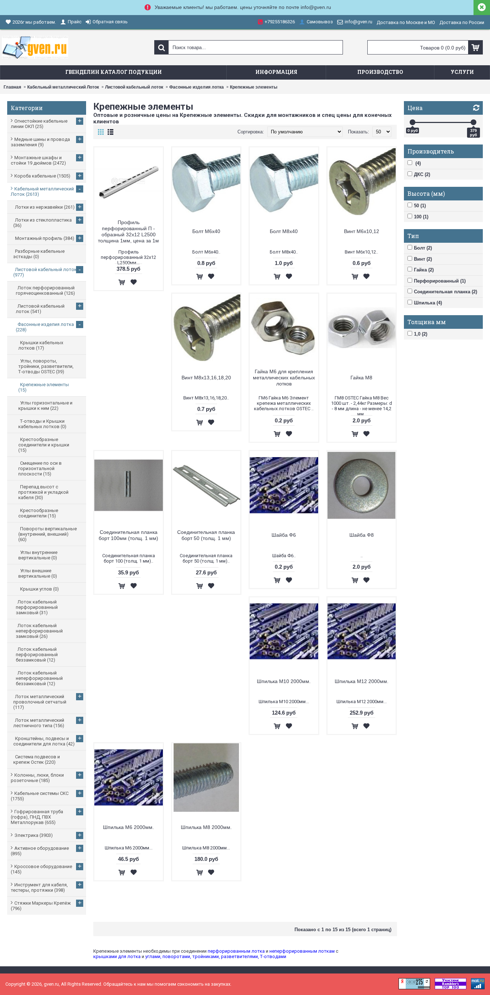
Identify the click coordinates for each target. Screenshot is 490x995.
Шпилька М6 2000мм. (128, 827)
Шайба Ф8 (361, 535)
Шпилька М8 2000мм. (206, 827)
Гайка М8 (361, 377)
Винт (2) (423, 259)
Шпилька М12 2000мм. (361, 681)
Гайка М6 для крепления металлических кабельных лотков (284, 378)
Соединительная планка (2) (445, 291)
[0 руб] (412, 122)
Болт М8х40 (284, 231)
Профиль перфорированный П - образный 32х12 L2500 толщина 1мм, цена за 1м (128, 231)
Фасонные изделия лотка (196, 87)
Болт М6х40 (206, 231)
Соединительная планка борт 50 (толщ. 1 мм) (206, 535)
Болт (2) (423, 248)
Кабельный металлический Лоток (63, 87)
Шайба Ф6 (284, 535)
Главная (12, 87)
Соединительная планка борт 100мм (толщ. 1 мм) (128, 535)
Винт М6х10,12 (361, 231)
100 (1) (421, 216)
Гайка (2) (424, 270)
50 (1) (420, 205)
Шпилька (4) (428, 302)
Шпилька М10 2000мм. (284, 681)
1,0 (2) (420, 334)
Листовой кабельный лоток (134, 87)
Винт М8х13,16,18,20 (206, 377)
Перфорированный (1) (440, 281)
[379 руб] (473, 122)
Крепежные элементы (253, 87)
